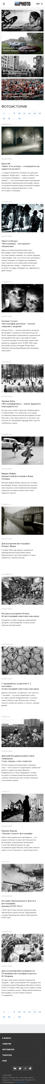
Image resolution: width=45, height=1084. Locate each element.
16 (9, 118)
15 (4, 118)
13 (34, 113)
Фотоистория (7, 159)
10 (19, 113)
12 (29, 113)
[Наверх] (42, 1076)
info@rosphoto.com (20, 1082)
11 (24, 113)
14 (39, 113)
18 (19, 118)
